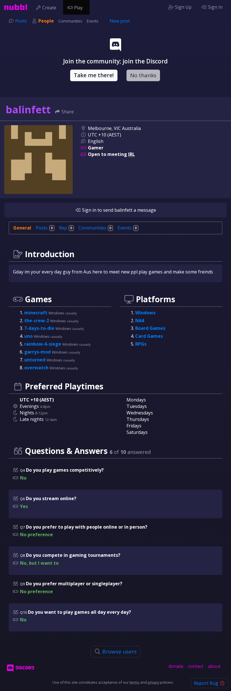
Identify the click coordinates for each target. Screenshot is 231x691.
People (46, 21)
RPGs (140, 344)
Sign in (88, 210)
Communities (70, 21)
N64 (139, 320)
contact (195, 666)
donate (175, 666)
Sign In (215, 7)
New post (120, 21)
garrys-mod (38, 352)
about (214, 666)
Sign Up (183, 7)
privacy (153, 682)
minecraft (36, 313)
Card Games (149, 336)
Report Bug (206, 683)
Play (78, 8)
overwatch (37, 368)
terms (134, 682)
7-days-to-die (39, 328)
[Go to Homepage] (15, 7)
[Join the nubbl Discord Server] (20, 668)
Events (92, 21)
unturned (35, 360)
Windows (145, 313)
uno (29, 336)
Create (49, 8)
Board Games (150, 328)
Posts (21, 21)
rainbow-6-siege (43, 344)
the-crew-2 (37, 320)
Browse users (119, 651)
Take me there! (94, 75)
